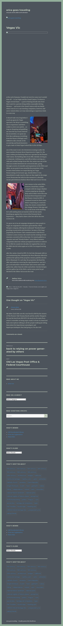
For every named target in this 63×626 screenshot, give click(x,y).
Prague (30, 499)
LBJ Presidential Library (16, 432)
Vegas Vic (16, 288)
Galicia (42, 486)
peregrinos (34, 496)
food (28, 486)
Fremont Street (33, 286)
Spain (36, 503)
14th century (42, 468)
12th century (21, 468)
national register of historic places (18, 496)
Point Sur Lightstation (15, 434)
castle (35, 479)
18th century (21, 472)
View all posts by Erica (41, 280)
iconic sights (41, 286)
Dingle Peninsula (12, 486)
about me (11, 383)
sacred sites (10, 503)
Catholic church (12, 482)
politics (24, 499)
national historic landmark (15, 493)
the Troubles (11, 506)
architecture (22, 475)
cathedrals (42, 479)
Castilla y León (26, 479)
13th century (31, 468)
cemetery (22, 482)
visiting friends (11, 513)
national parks (30, 493)
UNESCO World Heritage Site (16, 510)
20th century (11, 475)
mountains (39, 489)
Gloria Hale (15, 307)
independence (18, 489)
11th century (11, 468)
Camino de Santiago (13, 479)
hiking (9, 489)
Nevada (25, 286)
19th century (32, 472)
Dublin (22, 486)
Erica (10, 286)
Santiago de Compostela (24, 503)
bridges (30, 475)
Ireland (26, 489)
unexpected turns (34, 510)
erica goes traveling (18, 10)
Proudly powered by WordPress (27, 621)
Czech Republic (33, 482)
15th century (11, 472)
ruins (36, 499)
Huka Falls (11, 437)
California (38, 475)
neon (11, 288)
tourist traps (21, 506)
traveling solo (31, 506)
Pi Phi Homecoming (13, 499)
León (32, 489)
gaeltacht (34, 486)
